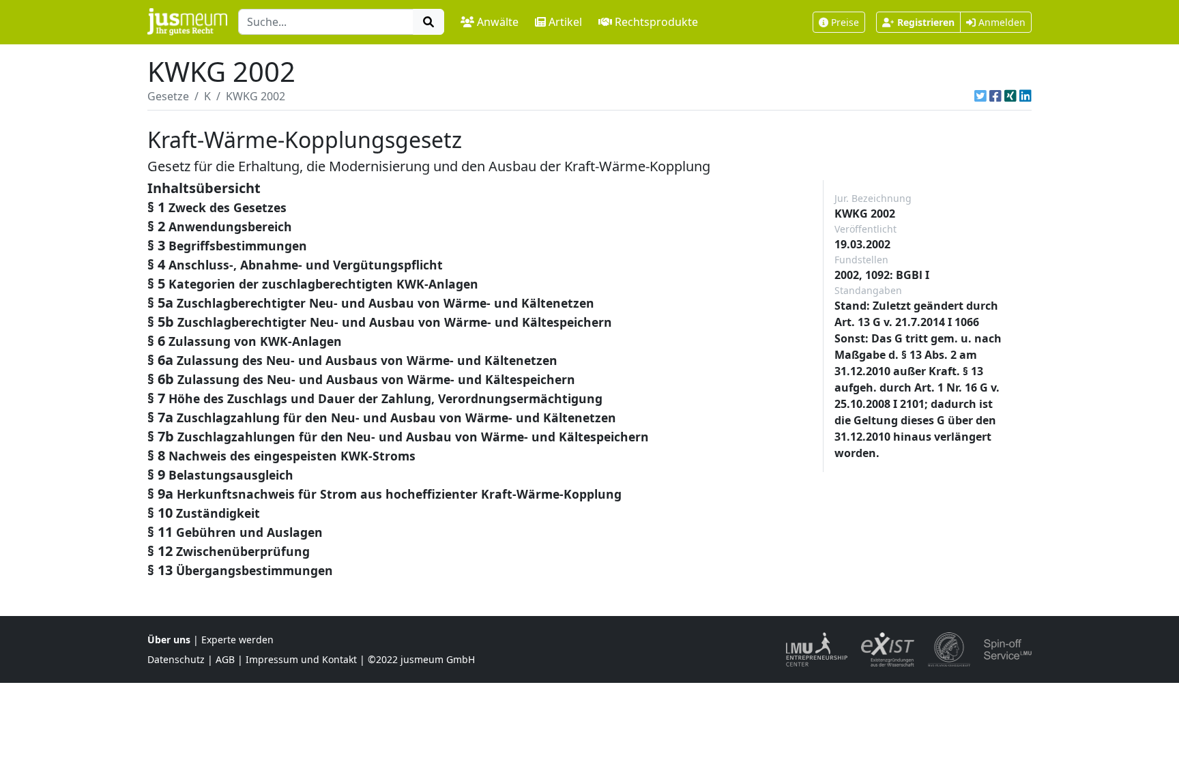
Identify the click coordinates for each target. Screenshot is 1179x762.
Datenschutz (176, 659)
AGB (225, 659)
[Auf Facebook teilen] (995, 96)
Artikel (565, 21)
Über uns (168, 639)
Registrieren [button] (926, 22)
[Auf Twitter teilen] (980, 96)
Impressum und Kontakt (301, 659)
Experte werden (237, 639)
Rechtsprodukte (656, 21)
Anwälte (498, 21)
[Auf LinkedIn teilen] (1025, 96)
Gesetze (168, 96)
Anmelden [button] (1000, 22)
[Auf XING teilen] (1010, 96)
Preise (845, 22)
